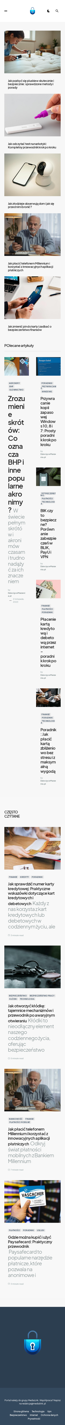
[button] (5, 11)
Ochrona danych (49, 1415)
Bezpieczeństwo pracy (42, 996)
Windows (47, 391)
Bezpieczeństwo (48, 494)
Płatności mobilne (19, 1122)
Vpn (49, 1411)
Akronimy (14, 383)
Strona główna (21, 1411)
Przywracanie (48, 387)
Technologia (48, 503)
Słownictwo (16, 390)
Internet (34, 1415)
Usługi (40, 1230)
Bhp (11, 386)
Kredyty (24, 877)
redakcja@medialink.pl (34, 1403)
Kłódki (13, 999)
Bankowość (16, 1119)
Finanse (46, 606)
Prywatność (34, 1419)
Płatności (47, 498)
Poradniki (47, 383)
